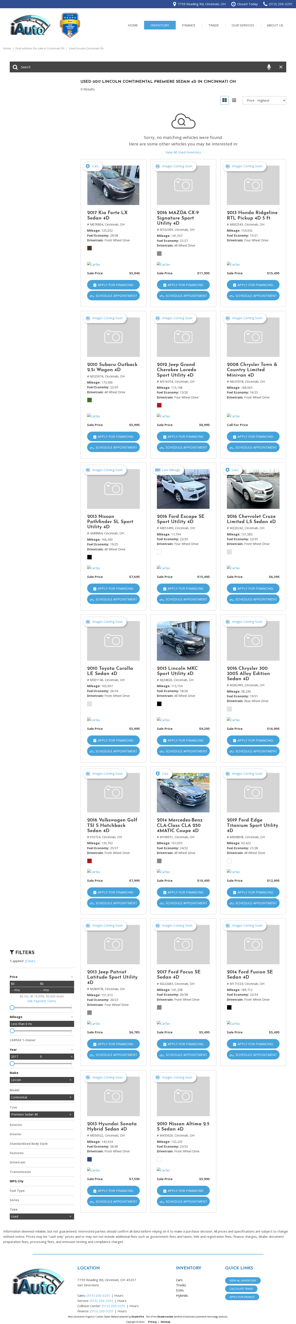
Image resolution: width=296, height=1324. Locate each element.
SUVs (180, 1290)
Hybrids (182, 1295)
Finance (188, 25)
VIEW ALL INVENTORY (242, 1280)
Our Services (243, 25)
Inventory (160, 25)
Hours (119, 1295)
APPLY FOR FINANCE (242, 1297)
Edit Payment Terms (42, 1001)
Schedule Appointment (116, 295)
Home (133, 25)
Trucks (181, 1285)
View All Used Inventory (183, 152)
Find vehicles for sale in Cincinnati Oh (40, 48)
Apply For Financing (115, 285)
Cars (179, 1280)
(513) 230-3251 (99, 1295)
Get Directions (88, 1285)
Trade (213, 25)
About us (275, 25)
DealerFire (138, 1316)
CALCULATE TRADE (241, 1289)
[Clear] (30, 961)
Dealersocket (165, 1316)
